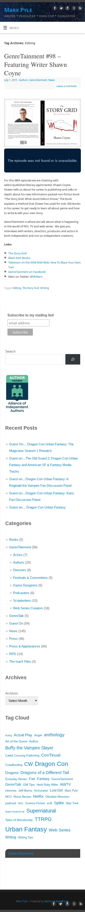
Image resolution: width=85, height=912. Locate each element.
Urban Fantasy (26, 829)
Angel (38, 735)
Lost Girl (56, 790)
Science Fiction (35, 803)
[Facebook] (54, 8)
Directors (19, 570)
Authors (23, 80)
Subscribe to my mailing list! (30, 315)
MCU (8, 796)
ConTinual (50, 755)
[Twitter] (61, 8)
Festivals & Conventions (30, 577)
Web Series (60, 830)
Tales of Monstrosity (19, 820)
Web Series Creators (28, 608)
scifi (49, 803)
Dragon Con (51, 763)
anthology (54, 734)
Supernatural (41, 811)
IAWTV (65, 784)
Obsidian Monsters (57, 796)
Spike (59, 803)
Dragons (12, 773)
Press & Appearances (24, 646)
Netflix (38, 796)
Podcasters (21, 593)
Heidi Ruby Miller (47, 784)
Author (33, 741)
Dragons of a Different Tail (44, 772)
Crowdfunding (13, 765)
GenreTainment (38, 80)
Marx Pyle (18, 10)
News (51, 80)
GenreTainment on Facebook (27, 272)
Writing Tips (25, 837)
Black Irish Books (19, 258)
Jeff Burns (25, 790)
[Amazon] (67, 8)
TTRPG (43, 819)
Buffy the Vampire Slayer (29, 747)
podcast (10, 803)
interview (10, 790)
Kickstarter (41, 790)
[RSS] (79, 8)
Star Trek (72, 803)
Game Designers (25, 585)
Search (10, 351)
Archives (11, 693)
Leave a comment (66, 86)
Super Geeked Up (14, 811)
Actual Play (23, 735)
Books (13, 539)
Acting (8, 735)
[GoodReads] (73, 8)
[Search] (72, 359)
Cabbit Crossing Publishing (22, 755)
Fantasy (43, 779)
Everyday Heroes (16, 779)
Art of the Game (16, 741)
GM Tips (29, 784)
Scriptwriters (22, 600)
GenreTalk (16, 616)
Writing (44, 288)
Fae (32, 779)
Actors (17, 555)
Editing (17, 288)
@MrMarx (36, 277)
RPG (12, 654)
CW (28, 764)
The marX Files (20, 661)
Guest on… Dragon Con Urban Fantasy (37, 507)
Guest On (16, 623)
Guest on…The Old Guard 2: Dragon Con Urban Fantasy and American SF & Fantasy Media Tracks (43, 464)
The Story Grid (17, 253)
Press (13, 638)
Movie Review (22, 796)
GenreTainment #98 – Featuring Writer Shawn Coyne (35, 64)
